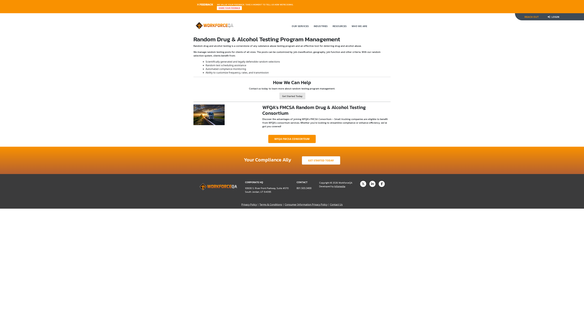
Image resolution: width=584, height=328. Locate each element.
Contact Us (336, 204)
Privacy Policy (249, 204)
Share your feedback (229, 8)
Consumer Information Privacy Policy (306, 204)
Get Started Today (292, 96)
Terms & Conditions (270, 204)
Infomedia (339, 186)
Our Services (300, 26)
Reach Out (532, 17)
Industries (321, 26)
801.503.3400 (304, 188)
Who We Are (359, 26)
